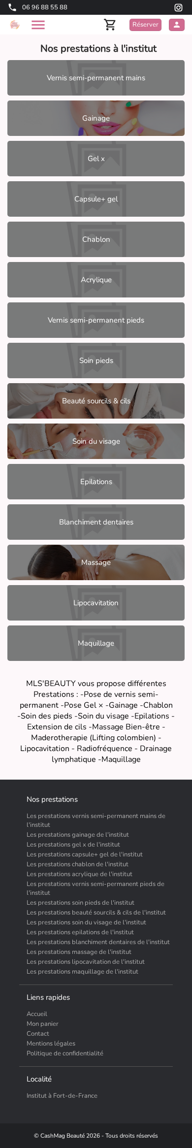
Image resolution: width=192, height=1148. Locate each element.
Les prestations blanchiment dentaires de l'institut (98, 942)
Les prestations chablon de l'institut (77, 864)
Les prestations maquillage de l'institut (82, 971)
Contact (38, 1033)
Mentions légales (51, 1043)
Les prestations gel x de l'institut (73, 844)
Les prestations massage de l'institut (79, 952)
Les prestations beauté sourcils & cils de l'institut (96, 912)
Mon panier (43, 1023)
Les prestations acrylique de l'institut (79, 874)
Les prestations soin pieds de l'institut (80, 902)
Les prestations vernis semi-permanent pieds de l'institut (95, 888)
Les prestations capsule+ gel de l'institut (85, 854)
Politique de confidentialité (65, 1053)
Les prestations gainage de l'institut (78, 834)
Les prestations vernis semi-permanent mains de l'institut (96, 820)
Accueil (37, 1014)
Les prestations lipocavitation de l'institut (86, 961)
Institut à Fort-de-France (62, 1095)
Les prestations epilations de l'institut (80, 932)
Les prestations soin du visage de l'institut (86, 922)
